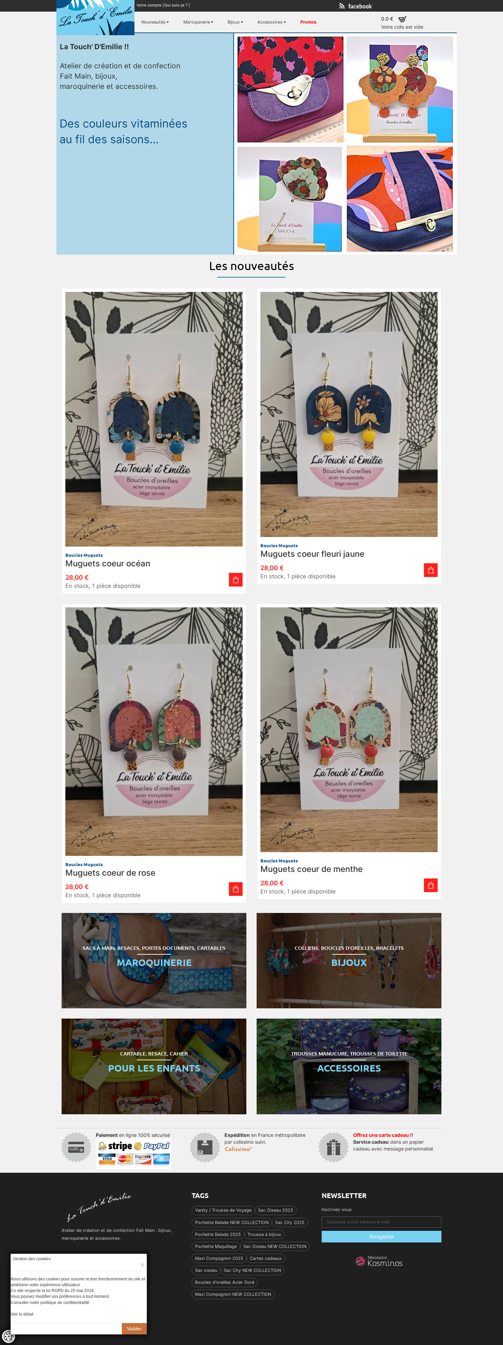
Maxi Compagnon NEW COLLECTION (233, 1294)
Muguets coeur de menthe (311, 869)
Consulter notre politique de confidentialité (50, 1302)
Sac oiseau (206, 1270)
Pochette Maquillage (216, 1246)
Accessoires (270, 22)
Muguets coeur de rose (110, 873)
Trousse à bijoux (264, 1234)
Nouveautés (153, 22)
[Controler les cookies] (8, 1336)
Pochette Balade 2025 (218, 1234)
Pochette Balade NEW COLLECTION (232, 1222)
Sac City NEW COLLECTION (252, 1270)
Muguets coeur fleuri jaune (312, 554)
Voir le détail (22, 1314)
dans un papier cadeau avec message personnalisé (393, 1142)
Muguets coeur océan (107, 563)
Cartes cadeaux (266, 1258)
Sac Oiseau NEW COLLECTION (274, 1246)
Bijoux (234, 22)
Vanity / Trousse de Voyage (223, 1210)
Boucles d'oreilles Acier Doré (224, 1282)
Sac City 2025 (290, 1222)
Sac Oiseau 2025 (275, 1210)
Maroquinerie (196, 22)
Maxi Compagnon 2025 (219, 1258)
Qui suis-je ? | (177, 5)
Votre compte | (151, 5)
